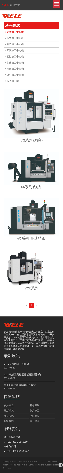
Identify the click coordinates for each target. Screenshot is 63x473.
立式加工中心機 (15, 32)
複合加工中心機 (15, 68)
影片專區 (34, 410)
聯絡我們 (9, 421)
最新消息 (9, 410)
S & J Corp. (28, 465)
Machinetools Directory (13, 465)
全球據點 (34, 416)
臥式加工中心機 (15, 38)
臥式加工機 (12, 81)
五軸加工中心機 (15, 56)
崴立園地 (9, 416)
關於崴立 (9, 405)
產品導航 (34, 405)
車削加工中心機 (15, 75)
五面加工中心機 (15, 50)
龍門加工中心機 (15, 44)
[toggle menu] (56, 4)
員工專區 (34, 421)
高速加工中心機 (15, 62)
